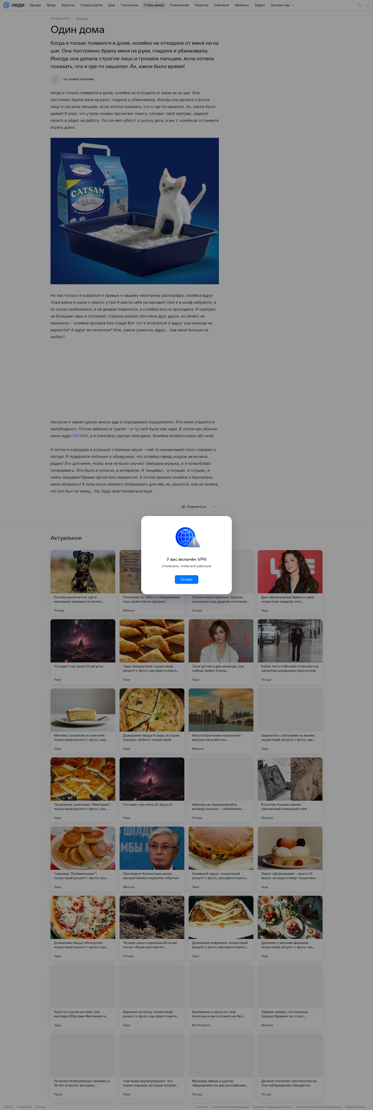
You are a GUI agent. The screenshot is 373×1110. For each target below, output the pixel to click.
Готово (186, 579)
